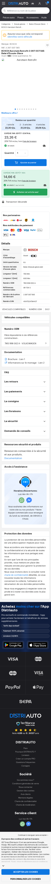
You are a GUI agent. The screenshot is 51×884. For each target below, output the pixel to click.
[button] (33, 3)
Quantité (9, 153)
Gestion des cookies (25, 790)
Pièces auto (9, 17)
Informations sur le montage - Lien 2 (25, 363)
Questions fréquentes (25, 762)
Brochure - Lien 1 (16, 359)
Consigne (25, 765)
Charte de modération (25, 805)
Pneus (20, 17)
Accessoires (32, 17)
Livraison (25, 755)
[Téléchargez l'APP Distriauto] (13, 645)
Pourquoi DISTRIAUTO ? (25, 751)
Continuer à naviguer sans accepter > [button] (33, 835)
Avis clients (25, 794)
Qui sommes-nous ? (25, 780)
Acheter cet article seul (27, 192)
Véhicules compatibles (14, 309)
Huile (44, 17)
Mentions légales (25, 797)
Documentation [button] (13, 458)
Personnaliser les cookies (25, 879)
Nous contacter (25, 787)
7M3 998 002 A (20, 343)
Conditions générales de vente (25, 783)
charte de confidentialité (16, 574)
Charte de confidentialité (26, 801)
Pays (25, 748)
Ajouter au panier (28, 163)
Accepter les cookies (25, 872)
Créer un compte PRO (25, 758)
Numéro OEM (35, 309)
